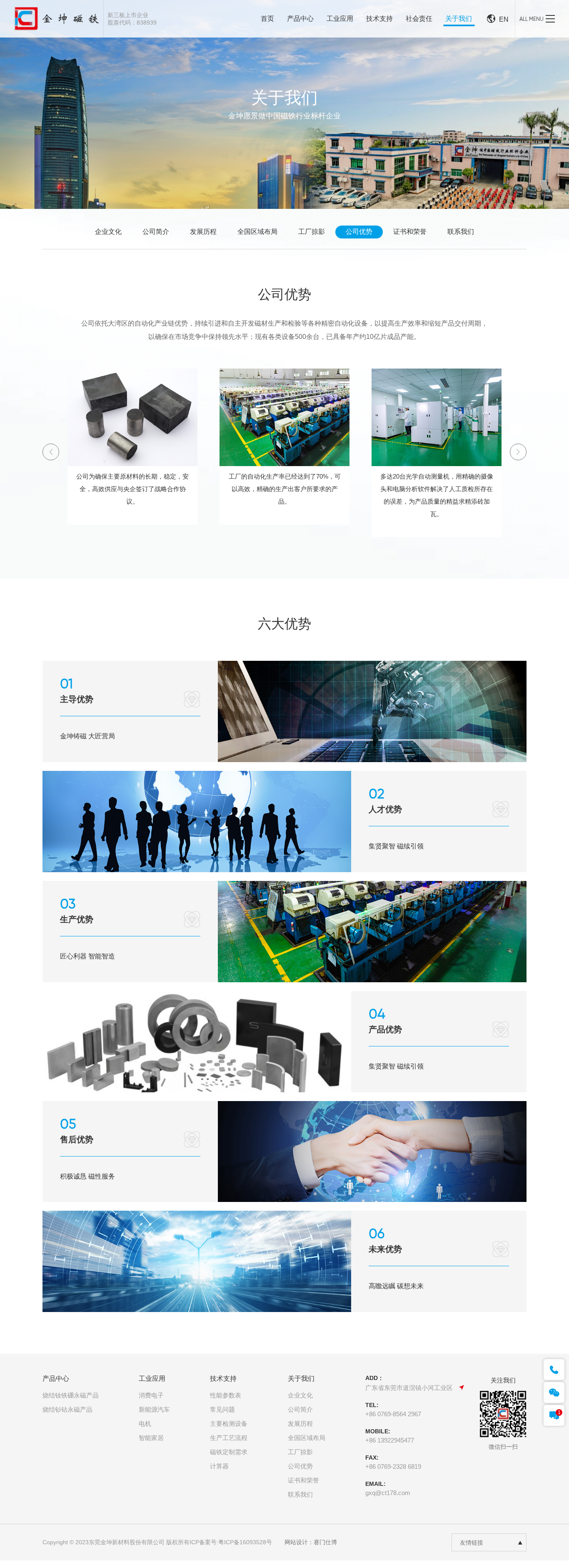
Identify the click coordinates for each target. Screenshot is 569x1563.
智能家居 (151, 1437)
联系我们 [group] (460, 231)
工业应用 (340, 18)
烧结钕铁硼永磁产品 (70, 1395)
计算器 (219, 1466)
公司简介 (300, 1409)
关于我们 (458, 18)
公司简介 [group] (155, 231)
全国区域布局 (306, 1437)
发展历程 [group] (203, 231)
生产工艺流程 (228, 1437)
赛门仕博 (325, 1542)
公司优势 (300, 1466)
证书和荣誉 (303, 1480)
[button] (518, 452)
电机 (145, 1423)
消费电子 (151, 1395)
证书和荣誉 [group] (410, 231)
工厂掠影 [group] (311, 231)
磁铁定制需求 (228, 1451)
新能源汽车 (154, 1409)
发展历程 (300, 1423)
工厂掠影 (300, 1451)
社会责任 (419, 18)
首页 (267, 18)
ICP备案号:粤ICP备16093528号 (231, 1542)
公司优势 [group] (359, 231)
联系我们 (300, 1494)
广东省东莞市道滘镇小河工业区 (409, 1387)
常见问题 (222, 1409)
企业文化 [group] (108, 231)
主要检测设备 (228, 1423)
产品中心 (300, 18)
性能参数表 (225, 1395)
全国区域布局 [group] (257, 231)
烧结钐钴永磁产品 (67, 1409)
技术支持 (379, 18)
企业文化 (300, 1395)
